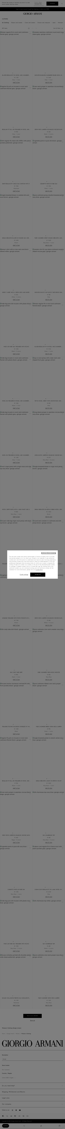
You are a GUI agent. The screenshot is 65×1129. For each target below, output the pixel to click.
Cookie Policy (39, 569)
